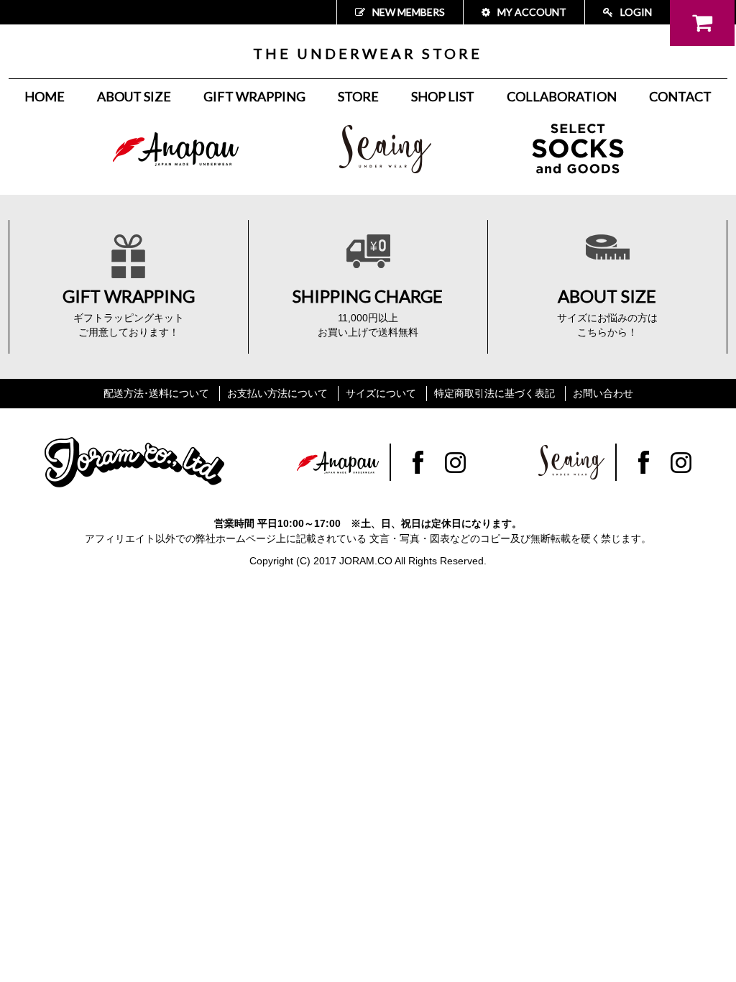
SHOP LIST (442, 96)
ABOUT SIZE (134, 96)
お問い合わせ (603, 393)
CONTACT (680, 96)
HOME (44, 96)
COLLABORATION (562, 96)
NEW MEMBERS (408, 12)
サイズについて (381, 393)
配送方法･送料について (156, 393)
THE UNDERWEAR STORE (367, 53)
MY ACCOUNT (531, 12)
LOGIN (636, 12)
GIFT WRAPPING (254, 96)
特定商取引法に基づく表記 (494, 393)
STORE (358, 96)
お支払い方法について (277, 393)
